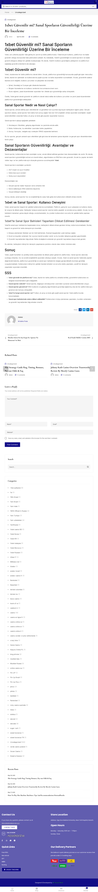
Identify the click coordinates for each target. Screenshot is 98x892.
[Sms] (10, 840)
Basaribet (13, 585)
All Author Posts (23, 321)
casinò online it (15, 631)
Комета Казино (16, 756)
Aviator (12, 566)
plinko (12, 691)
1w (11, 492)
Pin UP (12, 673)
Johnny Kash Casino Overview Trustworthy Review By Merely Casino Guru (34, 787)
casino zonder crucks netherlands (22, 636)
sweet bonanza (15, 733)
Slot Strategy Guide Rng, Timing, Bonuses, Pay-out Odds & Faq (29, 778)
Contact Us (8, 814)
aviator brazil (15, 571)
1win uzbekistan (16, 520)
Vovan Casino (15, 751)
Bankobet (13, 580)
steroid (12, 719)
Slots (12, 710)
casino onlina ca (16, 622)
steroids (13, 724)
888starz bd (14, 562)
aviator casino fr (16, 576)
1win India (13, 506)
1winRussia (14, 525)
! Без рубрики (15, 488)
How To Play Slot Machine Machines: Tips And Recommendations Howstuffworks (36, 795)
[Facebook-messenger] (14, 840)
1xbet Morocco (15, 548)
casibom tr (14, 608)
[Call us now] (3, 834)
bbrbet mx (14, 594)
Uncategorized (20, 12)
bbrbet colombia (16, 590)
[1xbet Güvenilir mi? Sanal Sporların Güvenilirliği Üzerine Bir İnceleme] (80, 309)
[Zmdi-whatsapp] (6, 840)
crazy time (14, 640)
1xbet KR (13, 539)
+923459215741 (15, 836)
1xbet (57, 160)
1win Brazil (14, 502)
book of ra (14, 603)
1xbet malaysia (15, 543)
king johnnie (14, 654)
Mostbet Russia (15, 663)
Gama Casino (15, 645)
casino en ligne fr (16, 617)
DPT (3, 859)
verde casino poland (17, 747)
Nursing (4, 865)
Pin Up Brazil (15, 677)
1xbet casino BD (16, 529)
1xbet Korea (14, 534)
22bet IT (13, 557)
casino (12, 613)
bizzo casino (14, 599)
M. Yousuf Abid (58, 882)
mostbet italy (14, 659)
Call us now (11, 832)
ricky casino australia (18, 705)
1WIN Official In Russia (18, 511)
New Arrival (5, 855)
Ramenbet (14, 700)
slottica (12, 714)
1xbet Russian (15, 553)
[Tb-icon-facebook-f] (2, 840)
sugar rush (14, 728)
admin (10, 36)
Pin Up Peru (14, 682)
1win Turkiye (14, 516)
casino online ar (16, 627)
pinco (12, 687)
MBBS (3, 862)
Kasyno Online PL (16, 650)
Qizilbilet (13, 696)
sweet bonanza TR (17, 737)
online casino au (16, 668)
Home (7, 12)
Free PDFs (5, 852)
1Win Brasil (14, 497)
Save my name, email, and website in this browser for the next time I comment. (32, 438)
